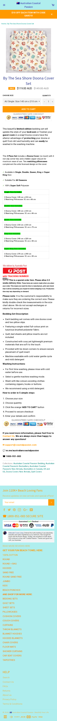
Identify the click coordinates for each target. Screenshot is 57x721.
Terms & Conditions (12, 704)
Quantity (46, 96)
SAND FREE (8, 572)
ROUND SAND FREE (12, 576)
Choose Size (8, 95)
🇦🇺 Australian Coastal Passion (28, 4)
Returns (6, 690)
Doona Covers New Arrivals (18, 472)
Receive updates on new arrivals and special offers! (28, 496)
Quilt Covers (36, 472)
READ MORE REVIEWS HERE (16, 546)
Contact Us (8, 436)
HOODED (7, 568)
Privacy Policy (9, 699)
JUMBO (6, 581)
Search (6, 677)
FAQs (5, 686)
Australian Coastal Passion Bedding (29, 463)
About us (7, 695)
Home (3, 24)
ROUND (6, 559)
